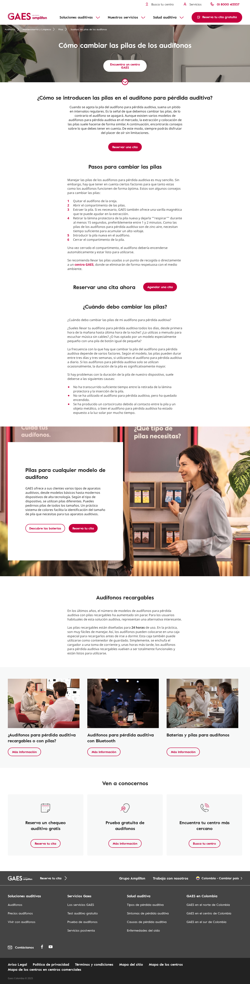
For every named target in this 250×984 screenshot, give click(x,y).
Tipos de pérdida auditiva (145, 904)
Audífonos (10, 29)
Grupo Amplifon (132, 878)
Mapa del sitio (131, 964)
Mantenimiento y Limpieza (37, 29)
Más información (24, 752)
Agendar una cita (160, 287)
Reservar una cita (125, 147)
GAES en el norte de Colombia (208, 904)
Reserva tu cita (83, 528)
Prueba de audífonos (82, 921)
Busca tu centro (204, 843)
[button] (217, 17)
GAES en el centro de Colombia (209, 913)
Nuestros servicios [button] (123, 17)
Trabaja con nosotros (170, 878)
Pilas (60, 29)
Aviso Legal (17, 964)
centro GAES (84, 264)
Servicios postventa (81, 930)
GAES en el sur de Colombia (206, 921)
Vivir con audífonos (21, 921)
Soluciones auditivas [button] (76, 17)
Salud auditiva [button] (165, 17)
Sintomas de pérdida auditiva (148, 913)
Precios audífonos (20, 913)
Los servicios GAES (80, 904)
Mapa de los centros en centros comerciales (44, 969)
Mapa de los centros (166, 964)
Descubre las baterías (45, 528)
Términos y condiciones (94, 964)
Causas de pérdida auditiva (147, 921)
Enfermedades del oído (143, 930)
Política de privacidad (51, 964)
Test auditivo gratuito (82, 913)
